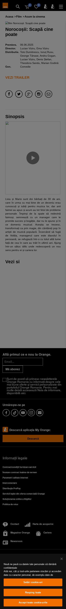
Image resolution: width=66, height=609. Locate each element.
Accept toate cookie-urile (33, 602)
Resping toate (33, 592)
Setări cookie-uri (33, 582)
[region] (33, 581)
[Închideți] (62, 559)
